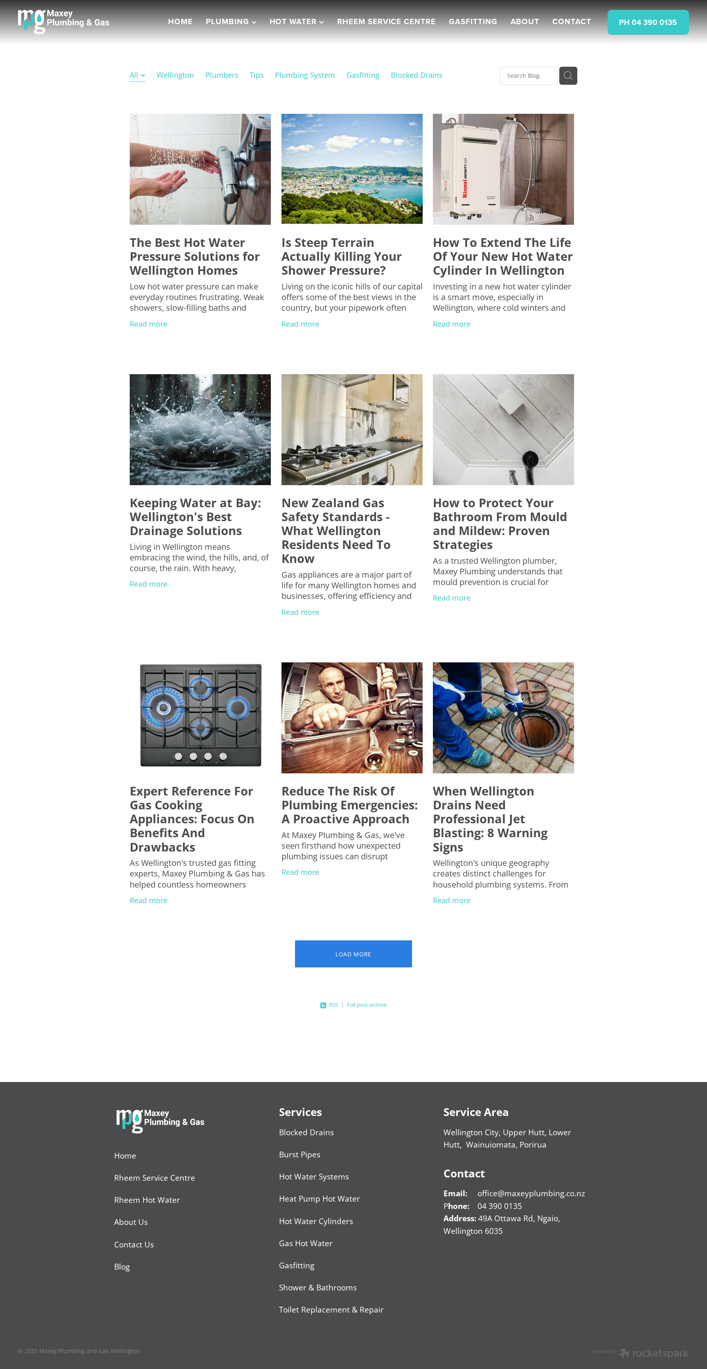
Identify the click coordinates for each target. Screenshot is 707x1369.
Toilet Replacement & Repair (331, 1309)
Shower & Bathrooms (318, 1287)
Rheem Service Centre (154, 1177)
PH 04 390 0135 (648, 22)
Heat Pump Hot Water (319, 1198)
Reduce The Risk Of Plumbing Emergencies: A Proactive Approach (349, 804)
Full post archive (367, 1004)
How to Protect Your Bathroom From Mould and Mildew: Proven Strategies (500, 523)
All (135, 75)
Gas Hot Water (306, 1243)
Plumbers (222, 75)
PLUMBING (229, 21)
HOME (180, 21)
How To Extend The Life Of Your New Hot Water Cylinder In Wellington (503, 256)
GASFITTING (473, 21)
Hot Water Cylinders (316, 1221)
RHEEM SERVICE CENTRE (386, 21)
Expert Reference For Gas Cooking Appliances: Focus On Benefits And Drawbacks (192, 819)
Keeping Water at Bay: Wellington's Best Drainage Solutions (195, 516)
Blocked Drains (417, 75)
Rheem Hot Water (147, 1199)
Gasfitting (363, 75)
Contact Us (134, 1244)
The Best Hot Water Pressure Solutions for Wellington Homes (195, 256)
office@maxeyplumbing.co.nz (531, 1193)
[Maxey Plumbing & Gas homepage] (85, 22)
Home (125, 1155)
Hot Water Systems (314, 1176)
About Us (131, 1221)
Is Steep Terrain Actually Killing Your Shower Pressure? (341, 256)
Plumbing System (305, 75)
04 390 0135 (499, 1205)
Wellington (175, 75)
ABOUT (525, 21)
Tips (257, 75)
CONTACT (571, 21)
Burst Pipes (299, 1154)
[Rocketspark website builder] (640, 1354)
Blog (122, 1266)
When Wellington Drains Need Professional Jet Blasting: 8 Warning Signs (490, 819)
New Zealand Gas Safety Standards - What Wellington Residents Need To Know (336, 530)
